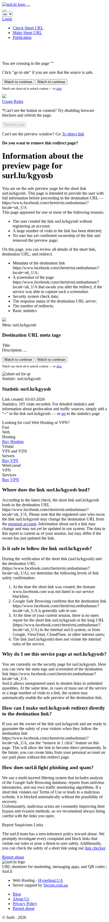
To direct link (73, 134)
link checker (95, 848)
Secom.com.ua (55, 885)
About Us (21, 899)
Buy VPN (10, 479)
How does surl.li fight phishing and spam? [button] (48, 767)
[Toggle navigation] (28, 6)
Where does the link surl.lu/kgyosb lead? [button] (46, 489)
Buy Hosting (13, 441)
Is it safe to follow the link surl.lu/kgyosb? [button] (47, 548)
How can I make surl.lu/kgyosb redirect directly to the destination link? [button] (53, 710)
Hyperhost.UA (50, 880)
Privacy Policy (25, 903)
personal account (22, 524)
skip (59, 88)
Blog (17, 894)
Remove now (14, 125)
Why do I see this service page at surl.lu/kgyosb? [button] (54, 654)
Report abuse (13, 857)
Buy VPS (10, 460)
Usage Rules (12, 101)
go (63, 413)
